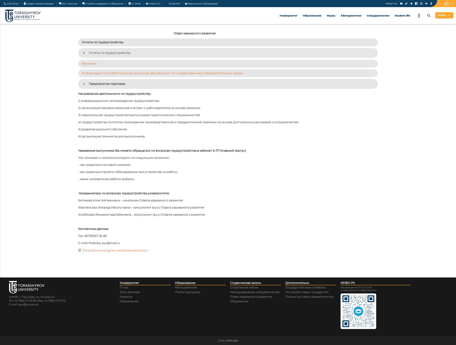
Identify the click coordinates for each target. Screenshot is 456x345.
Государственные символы (305, 287)
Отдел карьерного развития (251, 296)
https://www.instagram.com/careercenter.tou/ (115, 250)
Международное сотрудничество (255, 292)
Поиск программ (187, 292)
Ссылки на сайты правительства (309, 296)
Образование (312, 15)
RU (446, 3)
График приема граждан (39, 3)
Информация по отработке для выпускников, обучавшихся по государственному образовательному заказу (162, 73)
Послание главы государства (306, 292)
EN (452, 3)
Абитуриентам (351, 15)
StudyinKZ (174, 3)
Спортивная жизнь (244, 287)
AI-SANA (134, 3)
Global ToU (154, 3)
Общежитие (239, 301)
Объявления (129, 301)
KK (440, 3)
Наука (331, 15)
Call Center (11, 3)
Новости (126, 296)
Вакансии (89, 63)
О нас (124, 287)
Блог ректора (68, 3)
